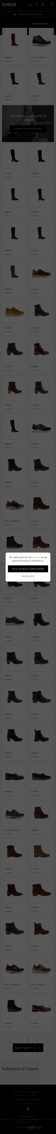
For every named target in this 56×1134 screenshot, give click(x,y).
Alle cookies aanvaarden (28, 569)
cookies (36, 557)
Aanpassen (28, 576)
